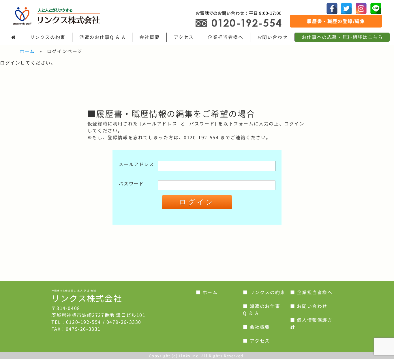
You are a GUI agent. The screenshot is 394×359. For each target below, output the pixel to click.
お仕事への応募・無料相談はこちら (342, 37)
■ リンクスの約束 (264, 292)
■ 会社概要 (256, 327)
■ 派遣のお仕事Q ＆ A (261, 309)
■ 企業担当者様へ (311, 292)
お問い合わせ (272, 37)
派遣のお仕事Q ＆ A (102, 37)
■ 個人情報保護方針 (311, 323)
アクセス (184, 37)
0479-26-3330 (123, 322)
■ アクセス (256, 341)
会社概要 (149, 37)
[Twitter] (346, 8)
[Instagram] (361, 8)
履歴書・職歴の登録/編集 (336, 21)
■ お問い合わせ (308, 306)
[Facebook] (332, 8)
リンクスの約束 (47, 37)
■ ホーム (207, 292)
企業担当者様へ (225, 37)
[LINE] (376, 8)
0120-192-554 (83, 322)
